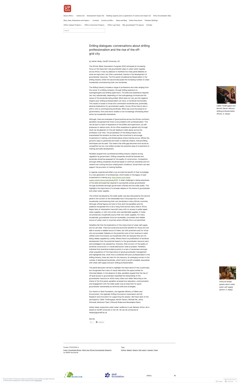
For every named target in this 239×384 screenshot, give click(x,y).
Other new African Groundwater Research (96, 350)
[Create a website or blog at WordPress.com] (175, 376)
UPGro (149, 376)
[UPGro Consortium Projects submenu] (104, 25)
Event (65, 350)
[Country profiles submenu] (113, 20)
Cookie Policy (38, 380)
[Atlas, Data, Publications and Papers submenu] (89, 20)
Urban (156, 350)
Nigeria (135, 350)
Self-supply (142, 350)
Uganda (150, 350)
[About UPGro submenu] (73, 15)
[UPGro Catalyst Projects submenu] (81, 25)
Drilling (123, 350)
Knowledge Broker (74, 350)
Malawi (129, 350)
